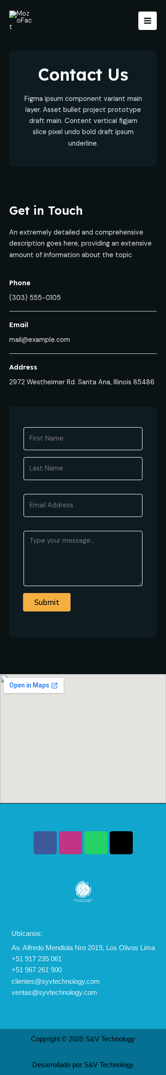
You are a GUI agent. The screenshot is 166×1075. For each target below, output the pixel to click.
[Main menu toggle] (147, 21)
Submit (46, 602)
